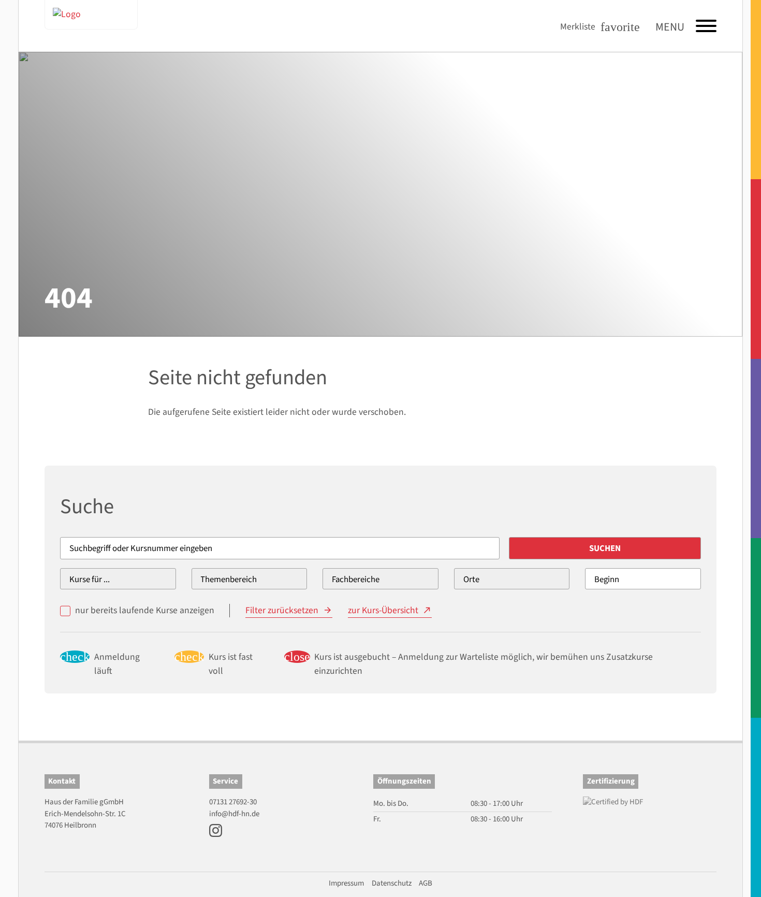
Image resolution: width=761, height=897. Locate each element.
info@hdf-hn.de (234, 813)
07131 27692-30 (233, 802)
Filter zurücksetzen (281, 610)
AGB (425, 883)
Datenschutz (392, 883)
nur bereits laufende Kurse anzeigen (144, 610)
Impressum (346, 883)
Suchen (605, 548)
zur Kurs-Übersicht (383, 610)
